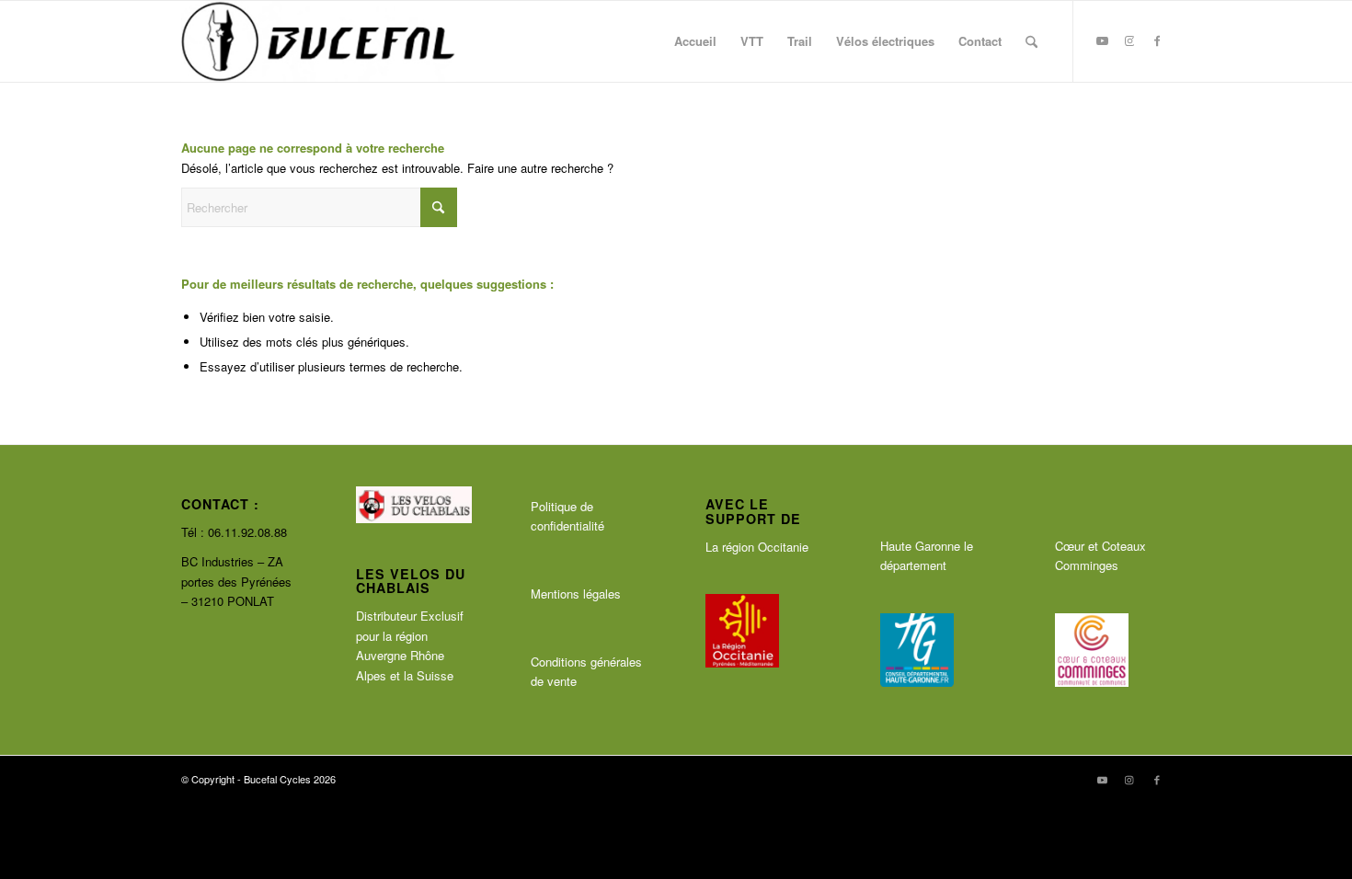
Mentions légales (576, 593)
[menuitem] (695, 41)
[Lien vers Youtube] (1102, 40)
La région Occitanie (756, 546)
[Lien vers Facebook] (1157, 40)
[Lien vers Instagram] (1129, 40)
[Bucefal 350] (318, 41)
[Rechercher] (1031, 41)
